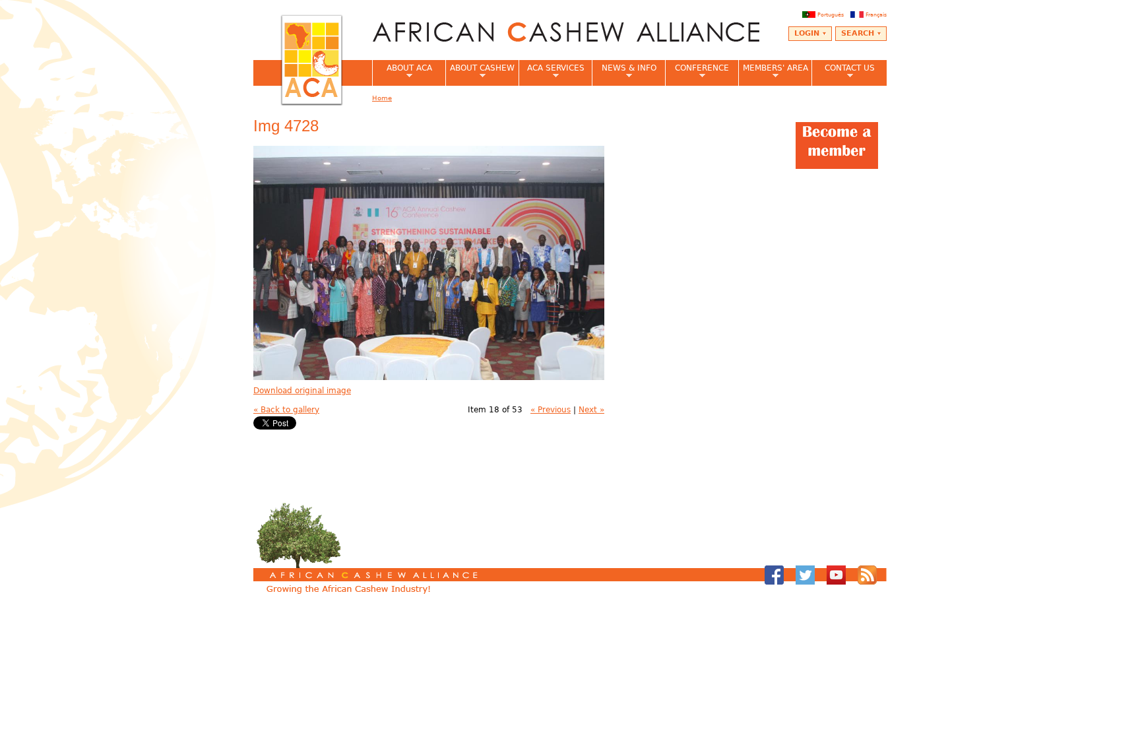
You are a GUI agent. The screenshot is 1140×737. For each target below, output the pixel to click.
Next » (591, 409)
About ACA (402, 71)
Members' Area (773, 71)
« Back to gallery (286, 409)
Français (876, 14)
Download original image (302, 390)
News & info (624, 71)
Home (382, 98)
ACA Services (552, 71)
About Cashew (480, 71)
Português (830, 14)
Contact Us (843, 71)
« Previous (550, 409)
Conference (697, 71)
